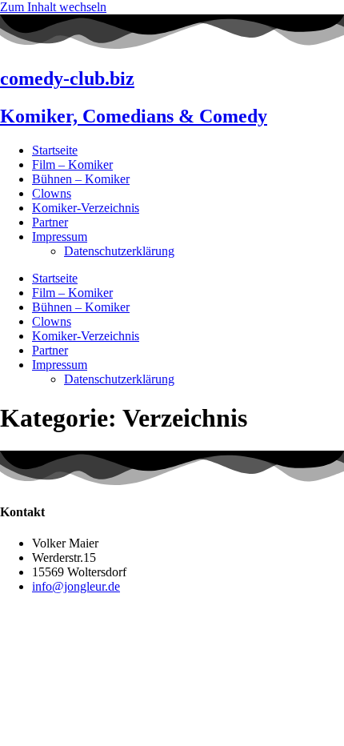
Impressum (59, 236)
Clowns (51, 193)
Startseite (55, 150)
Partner (50, 222)
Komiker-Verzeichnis (85, 208)
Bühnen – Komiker (81, 179)
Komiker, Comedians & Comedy (133, 116)
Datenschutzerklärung (119, 251)
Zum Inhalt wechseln (53, 7)
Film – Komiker (72, 164)
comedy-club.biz (67, 78)
